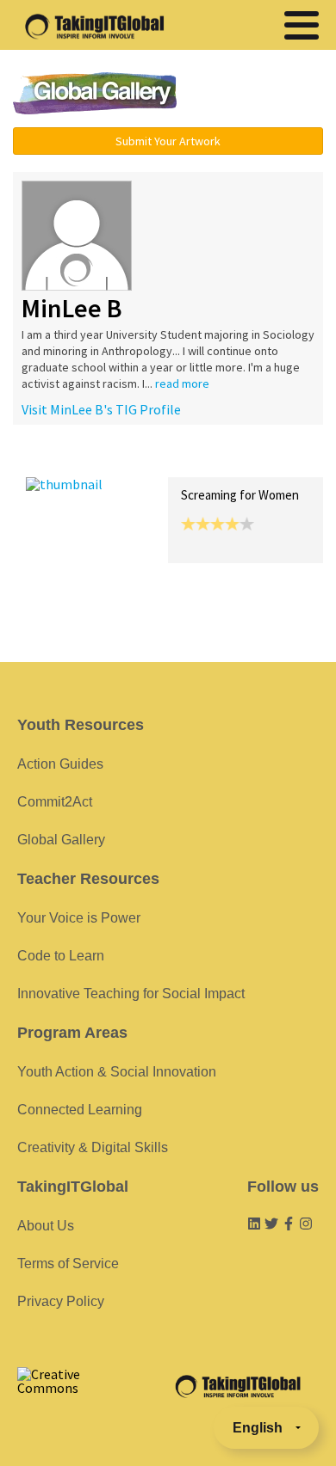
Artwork (222, 458)
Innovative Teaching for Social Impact (131, 993)
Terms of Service (68, 1263)
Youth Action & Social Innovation (116, 1071)
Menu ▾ (260, 94)
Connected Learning (79, 1109)
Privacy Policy (60, 1301)
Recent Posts (65, 458)
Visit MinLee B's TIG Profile (101, 409)
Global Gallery (95, 93)
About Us (45, 1225)
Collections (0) (151, 458)
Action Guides (60, 764)
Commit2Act (54, 801)
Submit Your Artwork (168, 141)
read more (182, 383)
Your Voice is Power (78, 918)
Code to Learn (60, 955)
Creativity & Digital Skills (92, 1147)
